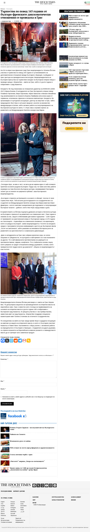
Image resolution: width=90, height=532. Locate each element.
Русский (13, 513)
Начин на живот (76, 497)
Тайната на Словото (17, 434)
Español (3, 505)
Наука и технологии (58, 500)
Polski (22, 507)
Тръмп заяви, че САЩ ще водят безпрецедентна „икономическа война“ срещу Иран (28, 469)
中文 (2, 503)
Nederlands (13, 511)
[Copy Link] (29, 341)
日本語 (3, 509)
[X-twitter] (38, 485)
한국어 (3, 511)
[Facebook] (3, 341)
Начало (3, 9)
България (9, 9)
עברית (2, 507)
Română (22, 501)
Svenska (13, 509)
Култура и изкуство (58, 497)
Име (2, 381)
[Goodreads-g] (42, 485)
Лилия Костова (6, 21)
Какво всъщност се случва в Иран (79, 64)
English (2, 501)
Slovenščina (23, 505)
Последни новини (6, 491)
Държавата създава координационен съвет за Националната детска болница (79, 45)
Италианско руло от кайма (20, 441)
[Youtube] (46, 485)
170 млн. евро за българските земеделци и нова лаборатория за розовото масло (78, 31)
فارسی (22, 511)
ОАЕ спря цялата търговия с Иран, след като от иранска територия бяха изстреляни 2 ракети (79, 71)
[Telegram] (20, 341)
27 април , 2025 (18, 21)
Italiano (12, 505)
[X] (7, 341)
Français (13, 501)
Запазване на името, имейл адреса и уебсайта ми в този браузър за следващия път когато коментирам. (28, 397)
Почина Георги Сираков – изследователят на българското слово (32, 428)
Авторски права (5, 520)
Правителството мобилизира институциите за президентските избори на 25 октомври (79, 38)
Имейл (3, 389)
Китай (34, 502)
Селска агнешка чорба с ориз (21, 454)
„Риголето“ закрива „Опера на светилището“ (27, 461)
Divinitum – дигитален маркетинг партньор (77, 527)
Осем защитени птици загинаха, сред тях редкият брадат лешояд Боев (78, 78)
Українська (14, 515)
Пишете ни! (18, 518)
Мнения (73, 500)
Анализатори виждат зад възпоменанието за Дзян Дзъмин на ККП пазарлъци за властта (78, 58)
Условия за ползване (6, 522)
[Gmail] (24, 341)
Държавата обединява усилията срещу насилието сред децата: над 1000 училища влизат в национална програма (79, 24)
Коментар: (4, 359)
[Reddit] (16, 341)
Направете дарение (19, 491)
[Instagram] (11, 341)
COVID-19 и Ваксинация (39, 504)
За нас (2, 518)
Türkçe (22, 509)
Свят (34, 500)
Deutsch (13, 503)
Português (13, 507)
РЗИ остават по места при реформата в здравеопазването (32, 448)
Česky (21, 503)
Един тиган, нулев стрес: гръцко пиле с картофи (78, 84)
